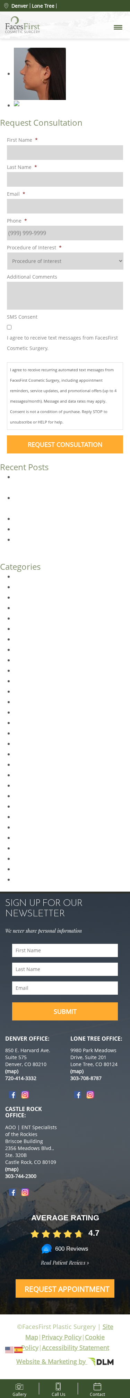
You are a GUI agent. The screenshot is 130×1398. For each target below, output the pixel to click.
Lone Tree (43, 5)
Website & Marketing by (51, 1361)
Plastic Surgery (33, 817)
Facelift (23, 660)
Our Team (27, 806)
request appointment (67, 1289)
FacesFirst (27, 670)
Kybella (23, 712)
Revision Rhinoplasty (41, 848)
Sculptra (25, 869)
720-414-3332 (20, 1078)
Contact (97, 1393)
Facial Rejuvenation (39, 681)
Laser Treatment (35, 723)
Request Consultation (65, 444)
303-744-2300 (20, 1176)
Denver (19, 5)
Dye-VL (23, 618)
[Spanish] (18, 1349)
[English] (9, 1349)
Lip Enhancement (36, 733)
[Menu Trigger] (118, 27)
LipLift (21, 743)
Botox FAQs (29, 529)
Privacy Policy (61, 1337)
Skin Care (26, 879)
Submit (65, 1011)
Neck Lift (25, 785)
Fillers (21, 691)
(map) (11, 1071)
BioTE (21, 576)
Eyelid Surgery (32, 649)
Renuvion (26, 837)
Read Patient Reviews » (65, 1262)
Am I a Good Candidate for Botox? (58, 518)
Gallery (19, 1393)
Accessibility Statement (75, 1347)
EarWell (24, 628)
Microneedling (32, 764)
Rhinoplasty (29, 858)
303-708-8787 (86, 1078)
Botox (21, 587)
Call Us (58, 1393)
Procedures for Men (40, 827)
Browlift (24, 597)
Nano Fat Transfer (37, 775)
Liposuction (29, 754)
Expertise (26, 639)
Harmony (26, 702)
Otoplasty (26, 796)
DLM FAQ (25, 608)
